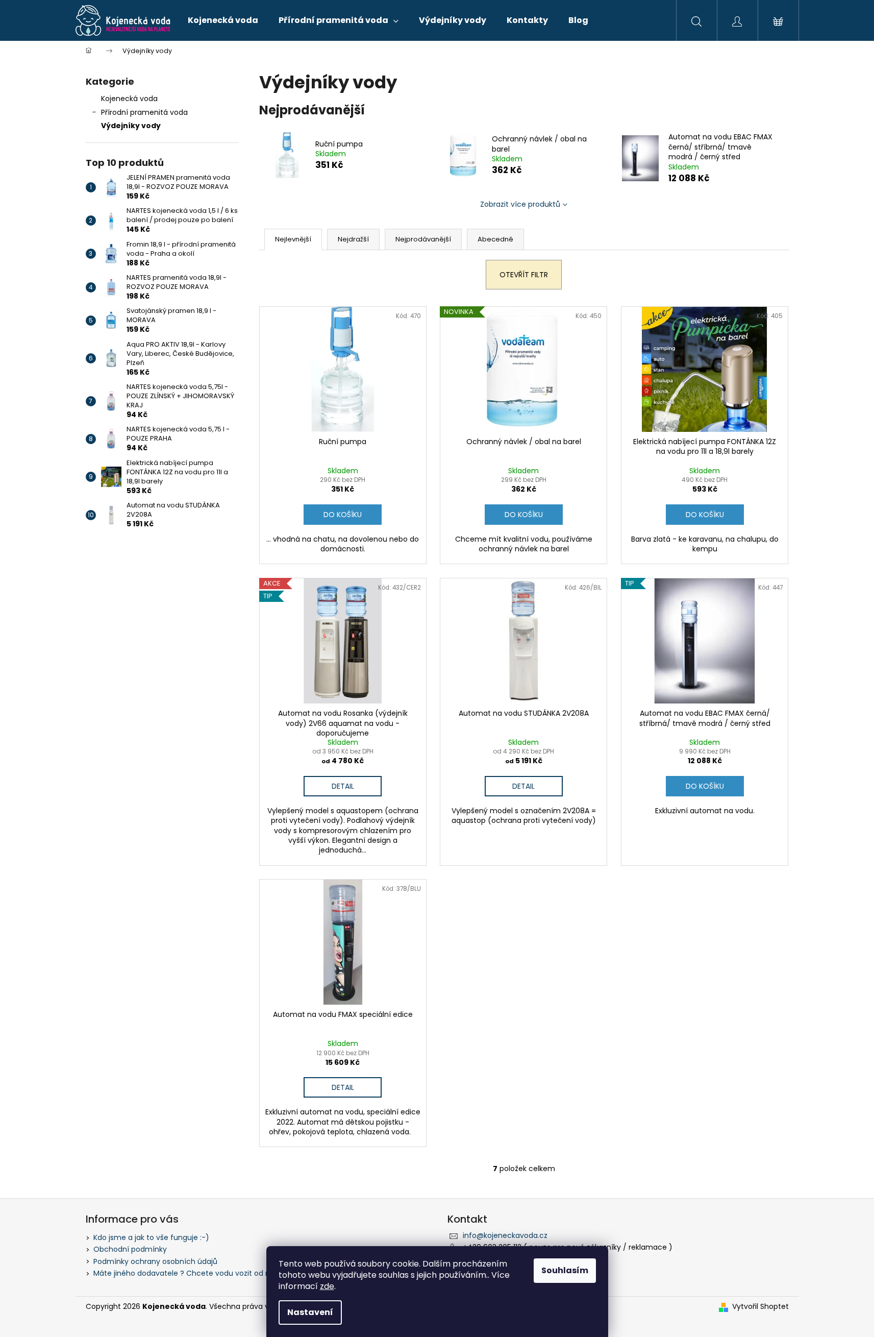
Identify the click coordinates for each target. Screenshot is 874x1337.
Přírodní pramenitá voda (144, 112)
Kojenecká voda (129, 98)
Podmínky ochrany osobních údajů (155, 1261)
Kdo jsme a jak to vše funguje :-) (151, 1237)
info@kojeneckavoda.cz (505, 1235)
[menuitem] (223, 20)
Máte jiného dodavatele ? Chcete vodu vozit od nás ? (188, 1273)
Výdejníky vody (131, 125)
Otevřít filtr (524, 275)
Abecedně (495, 239)
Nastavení (310, 1312)
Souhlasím (564, 1270)
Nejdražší (353, 239)
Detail (343, 786)
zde (327, 1286)
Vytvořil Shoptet (760, 1306)
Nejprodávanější (423, 239)
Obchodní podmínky (130, 1249)
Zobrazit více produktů (520, 204)
